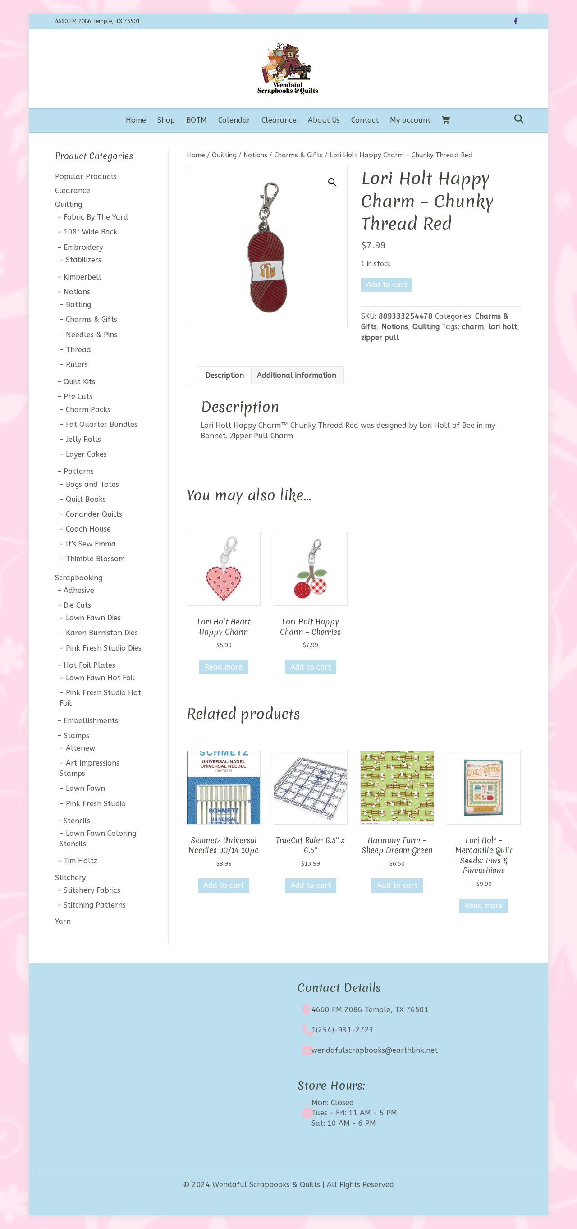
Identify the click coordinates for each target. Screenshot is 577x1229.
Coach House (88, 529)
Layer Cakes (86, 454)
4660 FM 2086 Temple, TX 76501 (370, 1009)
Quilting (224, 155)
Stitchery (70, 877)
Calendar (234, 120)
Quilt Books (86, 499)
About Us (324, 120)
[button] (332, 182)
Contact (365, 120)
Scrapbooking (78, 577)
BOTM (196, 120)
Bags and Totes (92, 484)
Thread (78, 349)
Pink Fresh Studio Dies (104, 648)
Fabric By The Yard (96, 217)
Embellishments (91, 720)
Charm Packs (88, 409)
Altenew (80, 748)
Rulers (77, 364)
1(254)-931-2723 (342, 1030)
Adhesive (79, 590)
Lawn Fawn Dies (93, 618)
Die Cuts (77, 605)
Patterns (79, 471)
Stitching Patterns (95, 905)
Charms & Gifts (298, 155)
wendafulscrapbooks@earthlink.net (374, 1050)
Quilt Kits (79, 381)
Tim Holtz (80, 861)
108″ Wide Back (91, 232)
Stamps (76, 735)
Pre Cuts (78, 396)
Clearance (279, 120)
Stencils (77, 820)
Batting (78, 304)
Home (136, 120)
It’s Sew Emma (91, 544)
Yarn (63, 921)
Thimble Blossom (95, 559)
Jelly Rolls (83, 439)
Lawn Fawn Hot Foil (100, 678)
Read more (224, 667)
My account (410, 120)
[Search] (516, 119)
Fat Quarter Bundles (101, 424)
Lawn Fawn (85, 788)
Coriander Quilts (94, 514)
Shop (166, 120)
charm (473, 326)
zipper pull (380, 337)
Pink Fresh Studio (96, 803)
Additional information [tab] (296, 375)
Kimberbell (82, 277)
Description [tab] (225, 375)
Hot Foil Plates (89, 665)
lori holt (502, 326)
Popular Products (86, 176)
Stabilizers (83, 260)
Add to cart (386, 284)
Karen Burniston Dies (102, 632)
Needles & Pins (91, 334)
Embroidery (83, 247)
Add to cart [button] (310, 667)
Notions (255, 155)
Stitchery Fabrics (92, 890)
